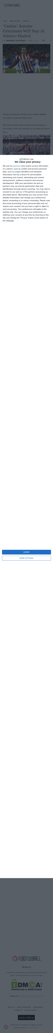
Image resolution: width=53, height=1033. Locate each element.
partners (17, 166)
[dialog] (26, 516)
